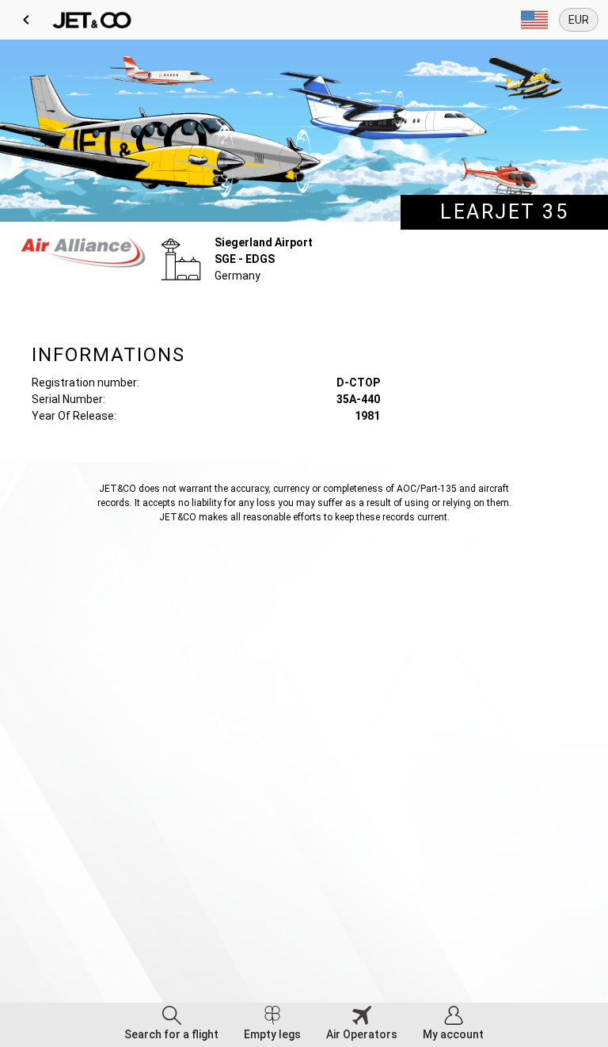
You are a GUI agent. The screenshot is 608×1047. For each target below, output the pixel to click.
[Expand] (534, 20)
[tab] (171, 1025)
